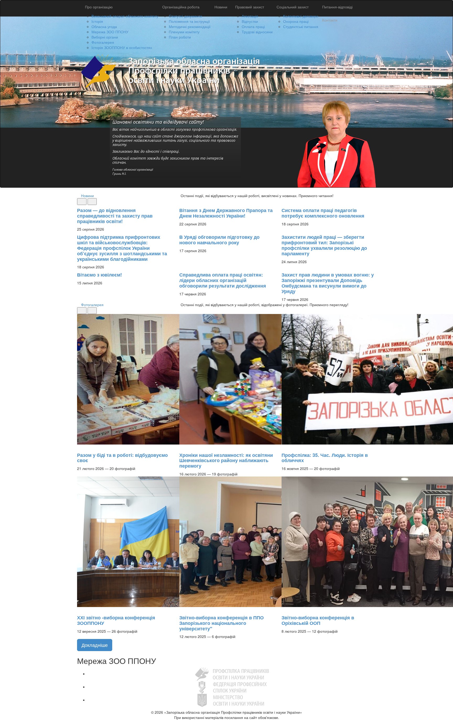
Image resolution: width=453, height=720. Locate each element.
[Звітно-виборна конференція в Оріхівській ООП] (284, 609)
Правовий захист (249, 6)
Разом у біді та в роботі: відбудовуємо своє (122, 458)
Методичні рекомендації (190, 26)
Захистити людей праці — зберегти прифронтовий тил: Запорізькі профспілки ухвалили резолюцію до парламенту (324, 245)
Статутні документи (185, 16)
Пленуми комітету (184, 31)
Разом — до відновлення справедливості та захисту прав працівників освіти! (115, 216)
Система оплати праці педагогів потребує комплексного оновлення (323, 213)
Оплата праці (253, 26)
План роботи (180, 37)
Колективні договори (300, 16)
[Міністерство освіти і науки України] (232, 699)
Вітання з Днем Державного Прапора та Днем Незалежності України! (226, 213)
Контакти (329, 20)
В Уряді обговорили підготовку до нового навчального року (219, 240)
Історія (97, 21)
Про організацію (99, 6)
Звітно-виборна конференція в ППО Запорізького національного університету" (221, 623)
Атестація (250, 16)
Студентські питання (300, 26)
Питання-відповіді (337, 6)
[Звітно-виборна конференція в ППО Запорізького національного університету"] (182, 609)
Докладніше (95, 644)
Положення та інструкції (189, 21)
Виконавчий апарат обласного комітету (124, 16)
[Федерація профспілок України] (232, 686)
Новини (220, 6)
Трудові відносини (257, 31)
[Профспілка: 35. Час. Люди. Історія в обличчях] (284, 447)
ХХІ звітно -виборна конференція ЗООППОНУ (116, 620)
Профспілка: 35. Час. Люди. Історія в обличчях (325, 458)
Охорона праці (296, 21)
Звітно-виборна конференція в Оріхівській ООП (318, 620)
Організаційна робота (180, 6)
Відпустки (250, 21)
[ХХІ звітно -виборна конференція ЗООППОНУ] (79, 609)
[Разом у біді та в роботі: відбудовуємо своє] (79, 447)
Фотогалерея (102, 42)
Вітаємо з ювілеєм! (99, 274)
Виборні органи (104, 37)
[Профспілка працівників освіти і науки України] (232, 673)
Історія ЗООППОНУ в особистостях (121, 47)
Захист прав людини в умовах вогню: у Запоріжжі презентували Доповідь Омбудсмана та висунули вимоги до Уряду (328, 282)
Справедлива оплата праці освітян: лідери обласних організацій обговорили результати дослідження (222, 280)
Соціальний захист (293, 6)
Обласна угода (104, 26)
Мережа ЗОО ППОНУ (109, 31)
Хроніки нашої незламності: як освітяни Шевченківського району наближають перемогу (226, 460)
